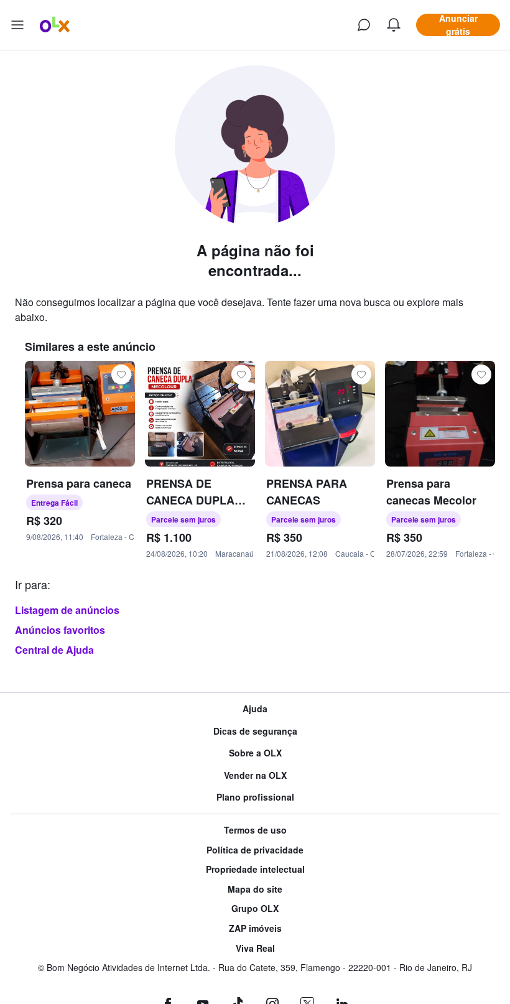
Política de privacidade (255, 850)
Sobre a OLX (255, 753)
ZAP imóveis (255, 928)
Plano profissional (255, 797)
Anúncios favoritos (60, 630)
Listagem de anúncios (67, 610)
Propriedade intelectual (255, 869)
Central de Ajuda (54, 650)
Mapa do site (255, 889)
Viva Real (255, 948)
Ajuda (255, 709)
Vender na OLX (255, 775)
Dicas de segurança (255, 731)
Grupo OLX (255, 908)
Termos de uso (255, 830)
